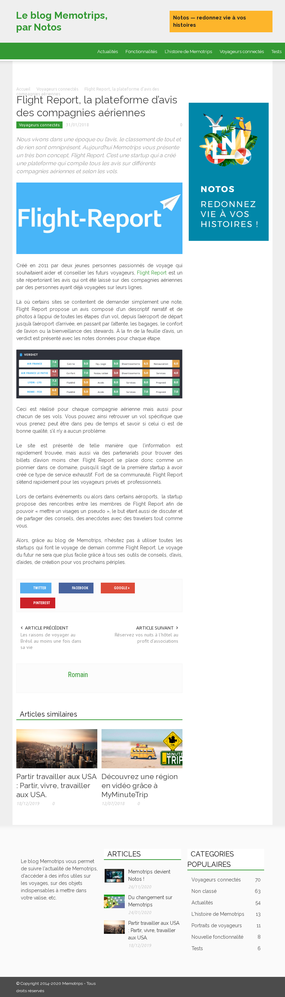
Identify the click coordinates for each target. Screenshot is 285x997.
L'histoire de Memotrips (226, 914)
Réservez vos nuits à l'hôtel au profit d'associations (146, 638)
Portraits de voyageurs (104, 69)
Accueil (23, 89)
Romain (78, 674)
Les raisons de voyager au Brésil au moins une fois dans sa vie (51, 641)
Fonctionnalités (141, 51)
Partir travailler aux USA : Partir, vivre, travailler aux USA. (56, 785)
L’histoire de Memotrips (188, 51)
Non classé (226, 891)
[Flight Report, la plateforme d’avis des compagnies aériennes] (99, 218)
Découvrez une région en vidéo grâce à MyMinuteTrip (139, 785)
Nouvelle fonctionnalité (226, 937)
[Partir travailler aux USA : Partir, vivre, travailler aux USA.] (56, 748)
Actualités (107, 51)
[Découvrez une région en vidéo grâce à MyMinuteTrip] (141, 748)
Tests (226, 948)
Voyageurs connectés (242, 51)
